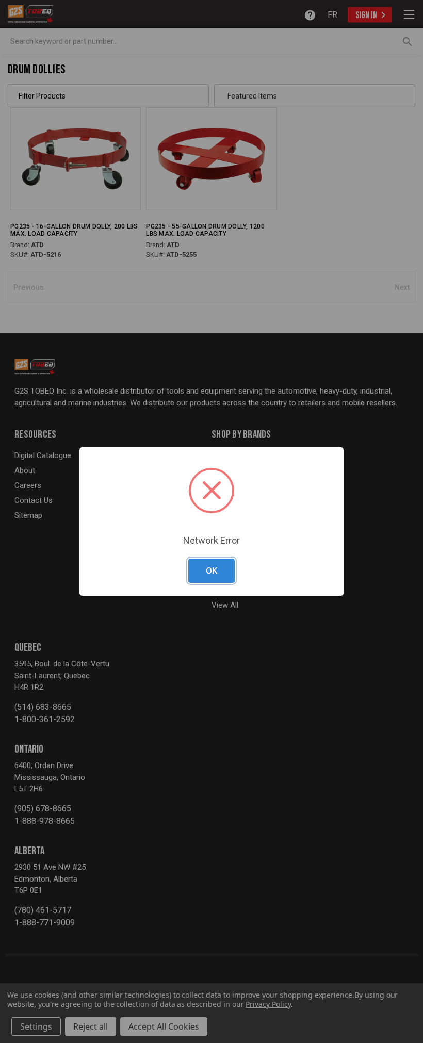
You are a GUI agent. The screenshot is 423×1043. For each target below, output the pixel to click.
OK (211, 570)
